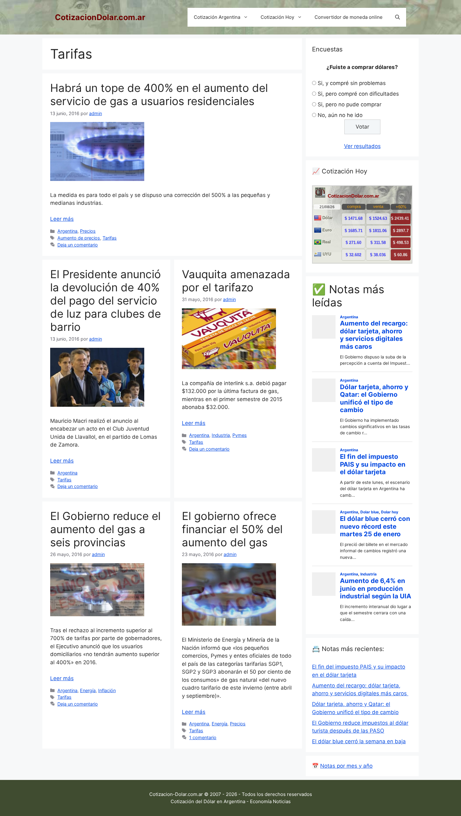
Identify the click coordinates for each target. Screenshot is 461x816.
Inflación (107, 690)
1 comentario (202, 737)
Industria (221, 435)
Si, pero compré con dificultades (358, 94)
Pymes (239, 435)
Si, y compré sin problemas (352, 83)
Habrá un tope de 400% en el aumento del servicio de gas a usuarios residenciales (159, 94)
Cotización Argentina (217, 17)
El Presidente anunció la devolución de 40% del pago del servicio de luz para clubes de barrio (105, 300)
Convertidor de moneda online (349, 17)
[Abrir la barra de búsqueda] (397, 17)
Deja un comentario (77, 244)
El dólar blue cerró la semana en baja (359, 741)
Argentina (67, 231)
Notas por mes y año (346, 766)
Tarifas (110, 238)
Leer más (62, 219)
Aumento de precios (78, 238)
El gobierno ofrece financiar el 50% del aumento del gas (232, 529)
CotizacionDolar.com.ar (100, 17)
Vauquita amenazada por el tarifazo (236, 281)
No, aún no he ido (340, 115)
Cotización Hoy (277, 17)
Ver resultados (362, 146)
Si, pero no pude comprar (349, 104)
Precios (88, 231)
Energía (88, 690)
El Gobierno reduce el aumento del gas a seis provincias (105, 529)
